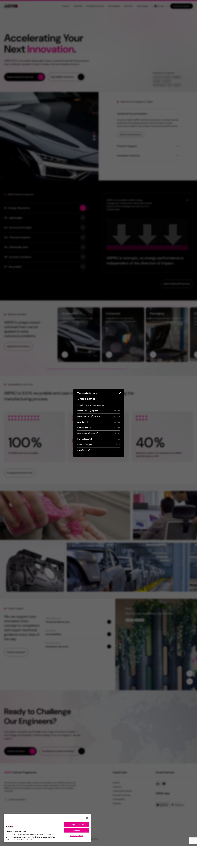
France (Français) (98, 444)
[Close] (120, 393)
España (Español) (98, 439)
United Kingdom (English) (98, 416)
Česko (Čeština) (98, 427)
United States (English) (98, 410)
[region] (47, 828)
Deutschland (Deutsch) (98, 433)
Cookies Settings (76, 836)
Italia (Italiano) (98, 450)
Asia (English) (98, 422)
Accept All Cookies (76, 825)
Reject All (76, 830)
